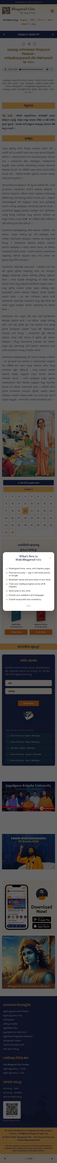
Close (28, 606)
